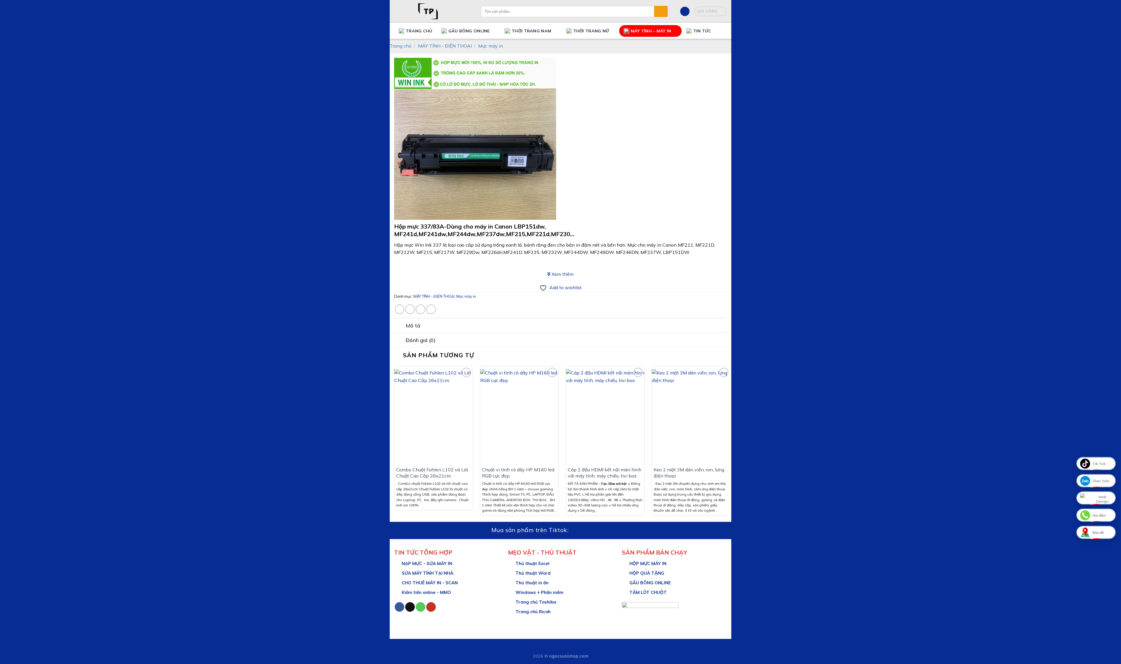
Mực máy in (490, 46)
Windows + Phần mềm (539, 592)
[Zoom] (402, 212)
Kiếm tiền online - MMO (426, 592)
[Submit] (661, 11)
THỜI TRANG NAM (531, 31)
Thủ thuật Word (533, 573)
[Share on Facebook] (399, 309)
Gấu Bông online (469, 31)
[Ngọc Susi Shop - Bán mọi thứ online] (433, 11)
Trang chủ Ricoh (533, 611)
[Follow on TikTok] (410, 607)
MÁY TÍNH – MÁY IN (651, 31)
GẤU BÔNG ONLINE (650, 582)
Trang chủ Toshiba (536, 602)
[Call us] (420, 607)
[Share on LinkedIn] (420, 309)
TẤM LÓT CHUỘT (648, 592)
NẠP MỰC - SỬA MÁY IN (427, 563)
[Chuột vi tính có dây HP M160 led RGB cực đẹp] (519, 416)
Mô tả (413, 325)
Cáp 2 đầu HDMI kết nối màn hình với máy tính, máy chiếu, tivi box (604, 473)
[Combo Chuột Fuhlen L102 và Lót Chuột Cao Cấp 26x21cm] (433, 416)
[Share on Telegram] (431, 309)
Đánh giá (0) (421, 340)
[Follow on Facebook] (399, 607)
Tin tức (702, 31)
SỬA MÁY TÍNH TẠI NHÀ (427, 573)
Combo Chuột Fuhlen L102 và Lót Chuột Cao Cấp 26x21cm (432, 473)
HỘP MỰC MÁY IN (647, 563)
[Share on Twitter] (410, 309)
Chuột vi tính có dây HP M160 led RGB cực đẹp (518, 473)
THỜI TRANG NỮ (591, 31)
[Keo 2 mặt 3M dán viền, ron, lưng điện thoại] (691, 416)
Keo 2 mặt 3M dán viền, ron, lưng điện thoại (689, 473)
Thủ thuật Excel (532, 563)
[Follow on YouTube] (431, 607)
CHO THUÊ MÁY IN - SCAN (430, 582)
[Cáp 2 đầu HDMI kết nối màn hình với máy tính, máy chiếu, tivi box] (605, 416)
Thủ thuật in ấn (532, 582)
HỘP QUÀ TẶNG (646, 573)
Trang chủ (419, 31)
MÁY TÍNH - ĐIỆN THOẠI (445, 46)
